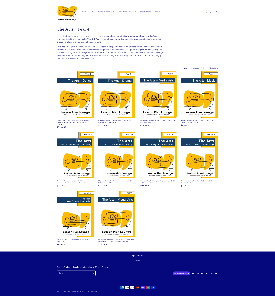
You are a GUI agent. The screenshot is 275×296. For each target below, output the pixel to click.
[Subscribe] (93, 273)
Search (137, 261)
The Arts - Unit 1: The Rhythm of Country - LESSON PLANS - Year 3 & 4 (115, 182)
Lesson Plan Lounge (68, 291)
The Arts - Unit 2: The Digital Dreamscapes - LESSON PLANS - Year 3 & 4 (157, 182)
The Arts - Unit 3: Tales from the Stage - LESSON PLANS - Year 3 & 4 (197, 182)
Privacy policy (92, 291)
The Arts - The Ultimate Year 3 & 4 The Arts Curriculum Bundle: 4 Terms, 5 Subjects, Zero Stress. (74, 182)
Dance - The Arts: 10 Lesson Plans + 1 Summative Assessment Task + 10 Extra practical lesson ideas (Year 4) (73, 122)
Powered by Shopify (80, 291)
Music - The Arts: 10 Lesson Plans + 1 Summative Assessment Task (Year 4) (197, 121)
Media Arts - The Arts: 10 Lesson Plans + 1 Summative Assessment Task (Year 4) (157, 121)
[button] (107, 12)
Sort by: (185, 68)
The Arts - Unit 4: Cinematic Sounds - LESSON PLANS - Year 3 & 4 (75, 240)
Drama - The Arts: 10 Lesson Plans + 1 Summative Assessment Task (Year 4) (114, 121)
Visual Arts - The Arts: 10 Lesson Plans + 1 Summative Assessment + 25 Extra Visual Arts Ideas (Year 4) (116, 240)
